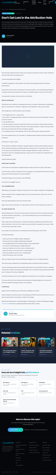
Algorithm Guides (46, 445)
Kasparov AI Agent (33, 450)
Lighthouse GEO (33, 447)
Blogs (39, 2)
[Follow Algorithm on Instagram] (10, 472)
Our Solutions (17, 2)
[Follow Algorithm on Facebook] (13, 472)
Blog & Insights (46, 447)
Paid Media (18, 457)
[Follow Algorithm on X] (7, 472)
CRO (17, 462)
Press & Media (44, 2)
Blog (7, 9)
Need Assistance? (47, 455)
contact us (5, 303)
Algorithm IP (25, 2)
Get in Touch (14, 429)
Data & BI (18, 460)
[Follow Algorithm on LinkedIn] (3, 472)
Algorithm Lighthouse (34, 445)
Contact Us (51, 2)
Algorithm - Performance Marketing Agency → (36, 429)
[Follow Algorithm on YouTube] (16, 472)
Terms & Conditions (47, 460)
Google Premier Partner (34, 2)
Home (3, 9)
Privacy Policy (46, 457)
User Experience (19, 465)
